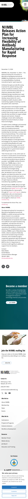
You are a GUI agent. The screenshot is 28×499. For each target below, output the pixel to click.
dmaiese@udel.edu (7, 258)
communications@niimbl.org (9, 390)
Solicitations (5, 420)
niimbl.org (5, 204)
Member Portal (6, 438)
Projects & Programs (8, 423)
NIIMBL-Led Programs (17, 188)
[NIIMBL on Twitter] (2, 393)
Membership (5, 405)
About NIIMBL (5, 402)
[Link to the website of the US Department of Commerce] (14, 462)
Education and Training (8, 447)
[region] (14, 485)
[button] (3, 266)
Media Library (6, 441)
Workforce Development (9, 429)
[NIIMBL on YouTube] (9, 393)
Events (3, 411)
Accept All (14, 487)
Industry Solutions (7, 426)
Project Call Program (14, 192)
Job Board (4, 444)
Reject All (14, 495)
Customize (14, 491)
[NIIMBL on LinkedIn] (6, 393)
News (3, 408)
